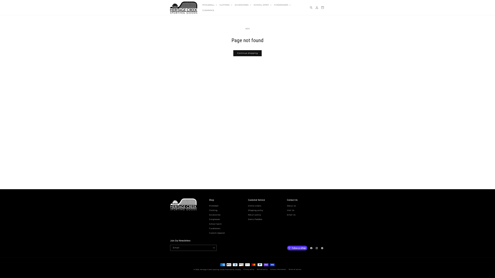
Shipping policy (255, 210)
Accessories (215, 215)
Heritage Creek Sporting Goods (212, 269)
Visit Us (290, 210)
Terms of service (295, 269)
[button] (209, 5)
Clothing (213, 210)
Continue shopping (247, 53)
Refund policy (262, 269)
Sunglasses (214, 219)
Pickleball (213, 206)
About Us (291, 206)
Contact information (278, 269)
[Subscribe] (213, 248)
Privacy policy (249, 269)
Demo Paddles (255, 219)
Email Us (291, 215)
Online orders (254, 206)
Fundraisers (214, 228)
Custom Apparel (217, 233)
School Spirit (215, 224)
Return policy (254, 215)
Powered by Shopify (233, 269)
